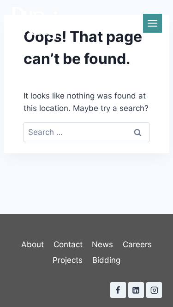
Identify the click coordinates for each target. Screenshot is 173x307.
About (32, 244)
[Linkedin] (136, 290)
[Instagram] (154, 290)
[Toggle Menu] (152, 23)
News (102, 244)
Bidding (106, 260)
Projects (68, 260)
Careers (137, 244)
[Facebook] (118, 290)
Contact (68, 244)
